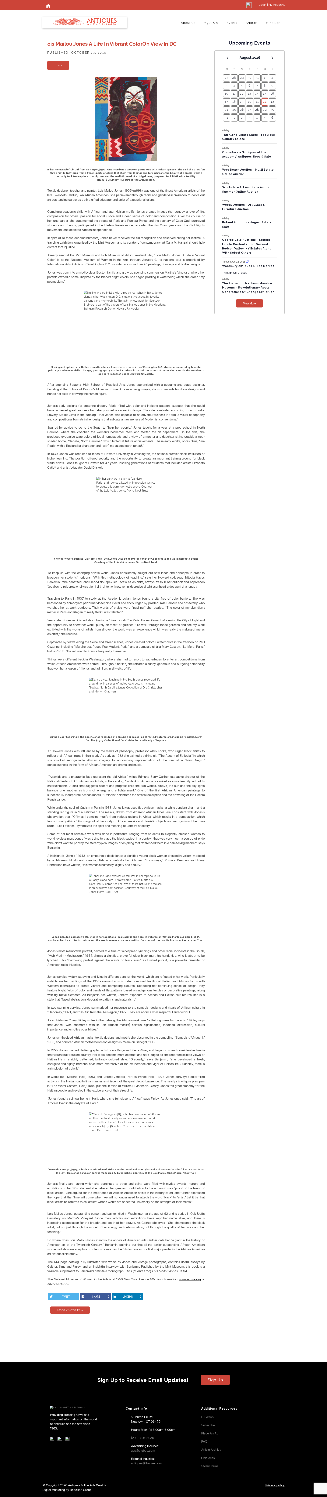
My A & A (211, 23)
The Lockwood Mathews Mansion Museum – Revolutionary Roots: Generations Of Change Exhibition (248, 287)
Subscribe (208, 1425)
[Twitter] (61, 1439)
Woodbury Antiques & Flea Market (248, 265)
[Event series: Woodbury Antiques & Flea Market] (247, 261)
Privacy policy (275, 1485)
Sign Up (215, 1379)
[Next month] (272, 58)
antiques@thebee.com (146, 1463)
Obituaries (208, 1458)
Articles (252, 23)
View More (249, 303)
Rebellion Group (81, 1490)
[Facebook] (53, 1439)
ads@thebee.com (143, 1450)
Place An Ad (209, 1433)
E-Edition (273, 23)
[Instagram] (68, 1439)
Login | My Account (272, 4)
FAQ (204, 1441)
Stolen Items (209, 1466)
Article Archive (211, 1450)
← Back (58, 65)
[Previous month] (227, 58)
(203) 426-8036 (142, 1438)
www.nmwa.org (190, 1279)
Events (232, 23)
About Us (188, 23)
